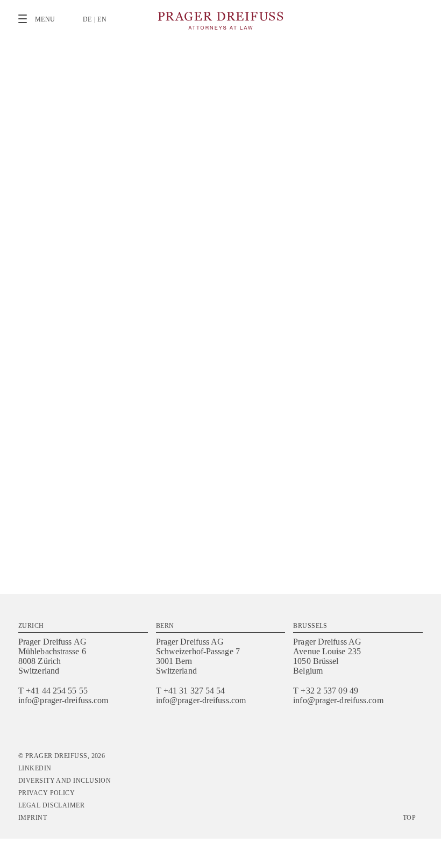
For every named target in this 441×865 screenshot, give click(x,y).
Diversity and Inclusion (64, 780)
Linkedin (35, 768)
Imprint (32, 817)
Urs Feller (136, 233)
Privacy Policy (46, 793)
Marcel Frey (181, 233)
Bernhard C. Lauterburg (160, 239)
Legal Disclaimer (51, 805)
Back (414, 68)
